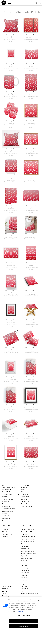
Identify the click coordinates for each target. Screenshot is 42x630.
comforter (11, 408)
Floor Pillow (24, 534)
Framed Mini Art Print (8, 508)
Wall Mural (5, 516)
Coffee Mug (24, 568)
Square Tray (25, 556)
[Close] (39, 600)
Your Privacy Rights (23, 615)
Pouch (4, 593)
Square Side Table (27, 506)
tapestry (31, 95)
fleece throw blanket (31, 237)
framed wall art (31, 123)
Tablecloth (24, 577)
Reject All (23, 621)
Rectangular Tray (26, 558)
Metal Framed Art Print (9, 487)
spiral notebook (31, 294)
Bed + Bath (6, 525)
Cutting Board (25, 570)
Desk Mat (5, 591)
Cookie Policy (21, 611)
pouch (31, 66)
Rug (22, 544)
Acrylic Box (24, 563)
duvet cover (31, 379)
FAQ (22, 591)
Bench (23, 489)
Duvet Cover (6, 527)
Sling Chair (24, 492)
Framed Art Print (7, 492)
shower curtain (11, 180)
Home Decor (26, 525)
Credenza (24, 487)
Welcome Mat (25, 548)
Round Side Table (26, 504)
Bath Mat (5, 536)
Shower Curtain (7, 534)
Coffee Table (25, 496)
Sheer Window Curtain (28, 551)
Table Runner (25, 572)
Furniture (25, 485)
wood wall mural (31, 38)
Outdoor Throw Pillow (27, 529)
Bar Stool (24, 499)
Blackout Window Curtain (29, 553)
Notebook (5, 588)
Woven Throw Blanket (27, 541)
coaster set (11, 123)
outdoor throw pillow (11, 152)
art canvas (11, 208)
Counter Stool (25, 501)
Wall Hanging (6, 518)
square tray (31, 180)
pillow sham (31, 351)
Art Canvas (5, 501)
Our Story (24, 586)
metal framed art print (11, 465)
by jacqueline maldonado (11, 39)
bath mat (31, 208)
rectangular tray (31, 152)
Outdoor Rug (25, 546)
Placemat (24, 575)
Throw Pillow (25, 527)
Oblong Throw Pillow (27, 532)
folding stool (31, 322)
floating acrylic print (11, 379)
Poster (4, 504)
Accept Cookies (23, 626)
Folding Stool (25, 494)
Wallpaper (5, 513)
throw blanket (31, 465)
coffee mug (11, 95)
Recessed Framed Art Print (10, 494)
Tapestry (4, 521)
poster (31, 265)
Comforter (5, 529)
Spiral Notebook (7, 586)
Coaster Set (24, 565)
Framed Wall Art (7, 489)
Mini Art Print (6, 506)
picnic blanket (11, 351)
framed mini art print (11, 294)
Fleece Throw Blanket (27, 539)
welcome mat (11, 265)
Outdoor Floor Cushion (28, 536)
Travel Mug (5, 596)
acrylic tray (31, 436)
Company (25, 584)
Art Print (4, 496)
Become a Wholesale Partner (30, 593)
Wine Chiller (25, 580)
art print (11, 66)
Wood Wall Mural (7, 511)
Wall (4, 485)
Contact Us (24, 588)
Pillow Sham (6, 532)
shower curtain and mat (10, 237)
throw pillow (11, 38)
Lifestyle (6, 584)
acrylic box (11, 436)
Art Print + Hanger (7, 499)
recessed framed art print (31, 408)
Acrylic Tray (24, 560)
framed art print (11, 322)
